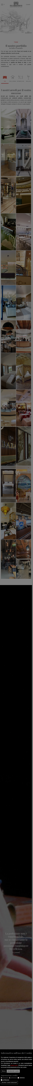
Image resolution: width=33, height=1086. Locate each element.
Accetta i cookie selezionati (9, 1082)
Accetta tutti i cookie (13, 1071)
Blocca (4, 1071)
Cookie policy (14, 1065)
